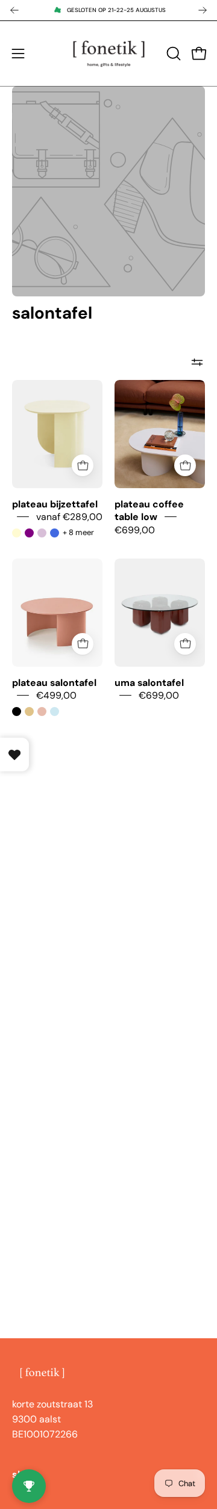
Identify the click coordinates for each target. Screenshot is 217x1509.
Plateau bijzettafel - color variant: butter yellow (16, 532)
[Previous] (14, 10)
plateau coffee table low (149, 510)
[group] (108, 10)
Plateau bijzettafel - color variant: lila (41, 532)
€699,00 (135, 529)
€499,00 (56, 695)
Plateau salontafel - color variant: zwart (16, 711)
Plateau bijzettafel (55, 504)
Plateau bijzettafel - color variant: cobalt (54, 532)
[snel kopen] (82, 465)
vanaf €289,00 (69, 516)
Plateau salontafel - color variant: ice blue (54, 711)
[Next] (202, 10)
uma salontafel (149, 682)
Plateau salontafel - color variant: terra (41, 711)
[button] (172, 53)
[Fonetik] (109, 53)
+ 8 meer (78, 532)
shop (24, 1474)
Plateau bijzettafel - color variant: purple (29, 532)
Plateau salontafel (54, 682)
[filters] (197, 362)
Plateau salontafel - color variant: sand (29, 711)
